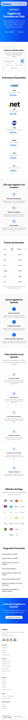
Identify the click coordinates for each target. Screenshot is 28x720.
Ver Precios (21, 32)
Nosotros (4, 680)
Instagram (4, 706)
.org (14, 67)
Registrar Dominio (8, 32)
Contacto (4, 682)
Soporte (4, 684)
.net (19, 65)
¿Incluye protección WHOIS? (10, 558)
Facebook (4, 708)
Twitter (3, 704)
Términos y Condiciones (7, 696)
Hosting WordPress (6, 661)
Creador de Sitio (6, 671)
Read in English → (18, 716)
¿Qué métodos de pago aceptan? (11, 579)
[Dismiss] (25, 716)
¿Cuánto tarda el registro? (9, 568)
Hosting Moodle (5, 663)
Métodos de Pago (6, 698)
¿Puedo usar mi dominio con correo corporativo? (12, 584)
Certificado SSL (5, 654)
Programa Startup (6, 689)
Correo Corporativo (6, 666)
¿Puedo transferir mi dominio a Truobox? (10, 563)
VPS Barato (4, 647)
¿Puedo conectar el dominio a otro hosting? (11, 573)
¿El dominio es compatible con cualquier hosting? (10, 590)
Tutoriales (4, 687)
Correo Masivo (5, 668)
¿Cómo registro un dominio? (10, 554)
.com (9, 65)
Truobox (5, 629)
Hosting (4, 650)
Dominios (4, 652)
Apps (3, 673)
